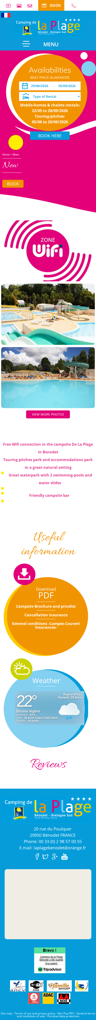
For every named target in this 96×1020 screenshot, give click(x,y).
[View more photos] (48, 250)
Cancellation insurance (46, 615)
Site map (6, 1013)
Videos (10, 5)
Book (13, 184)
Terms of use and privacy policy (34, 1013)
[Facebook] (38, 856)
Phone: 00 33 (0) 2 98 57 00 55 (53, 841)
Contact (31, 5)
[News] (48, 27)
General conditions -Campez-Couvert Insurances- (46, 625)
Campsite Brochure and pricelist (46, 606)
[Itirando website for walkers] (34, 998)
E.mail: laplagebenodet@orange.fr (52, 848)
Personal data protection (63, 1016)
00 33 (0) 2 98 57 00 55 (75, 5)
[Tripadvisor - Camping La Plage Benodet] (49, 959)
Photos (21, 5)
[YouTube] (65, 856)
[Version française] (5, 14)
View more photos (48, 414)
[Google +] (56, 856)
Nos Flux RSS (66, 1013)
